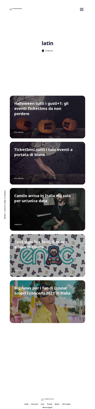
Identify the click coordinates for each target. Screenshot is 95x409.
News (57, 404)
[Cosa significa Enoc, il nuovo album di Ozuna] (47, 255)
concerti (18, 224)
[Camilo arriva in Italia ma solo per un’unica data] (47, 209)
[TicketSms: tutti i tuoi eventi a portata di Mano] (47, 163)
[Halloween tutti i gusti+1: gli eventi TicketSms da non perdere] (47, 117)
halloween (18, 132)
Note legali (47, 407)
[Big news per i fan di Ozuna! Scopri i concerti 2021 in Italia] (47, 301)
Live (42, 404)
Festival (34, 404)
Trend (49, 404)
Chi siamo (66, 404)
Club (26, 404)
